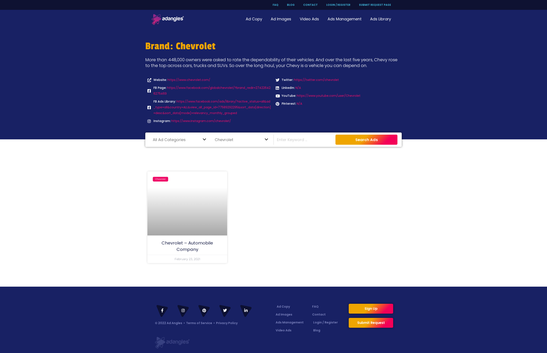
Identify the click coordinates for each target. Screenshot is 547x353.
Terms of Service (199, 323)
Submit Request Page (375, 5)
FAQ (275, 5)
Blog (291, 5)
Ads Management (345, 19)
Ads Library (380, 19)
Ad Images (281, 19)
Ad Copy (254, 19)
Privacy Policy (227, 323)
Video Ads (309, 19)
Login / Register (338, 5)
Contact (310, 5)
